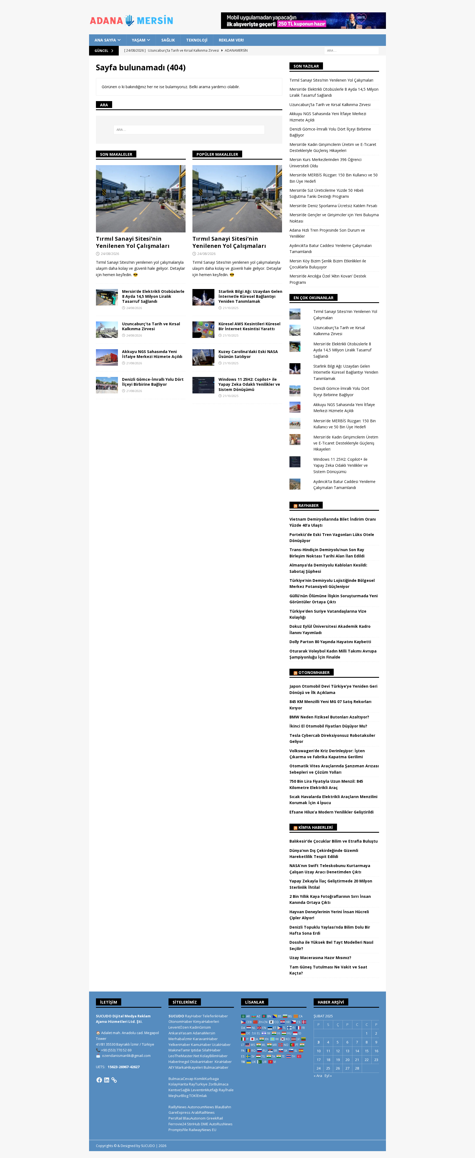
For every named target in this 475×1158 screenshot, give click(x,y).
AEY (172, 1067)
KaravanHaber (205, 1038)
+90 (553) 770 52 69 (116, 1050)
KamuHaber (201, 1044)
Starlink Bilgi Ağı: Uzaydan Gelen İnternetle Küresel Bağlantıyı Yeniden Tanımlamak (250, 296)
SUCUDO (176, 1015)
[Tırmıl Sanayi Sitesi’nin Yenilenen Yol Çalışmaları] (141, 198)
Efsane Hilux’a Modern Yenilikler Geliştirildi (331, 812)
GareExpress (179, 1112)
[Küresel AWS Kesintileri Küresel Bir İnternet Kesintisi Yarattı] (203, 329)
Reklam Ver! (231, 40)
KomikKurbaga (206, 1078)
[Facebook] (99, 1080)
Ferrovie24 (177, 1123)
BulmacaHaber (216, 1067)
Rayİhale (226, 1089)
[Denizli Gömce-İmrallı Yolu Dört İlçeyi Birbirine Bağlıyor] (107, 385)
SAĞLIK (168, 40)
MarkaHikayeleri (189, 1067)
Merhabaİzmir (180, 1038)
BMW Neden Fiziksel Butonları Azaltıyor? (329, 717)
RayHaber (309, 505)
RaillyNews (178, 1106)
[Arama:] (351, 50)
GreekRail (214, 1118)
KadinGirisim (200, 1027)
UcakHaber (221, 1044)
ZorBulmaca (218, 1084)
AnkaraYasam (180, 1033)
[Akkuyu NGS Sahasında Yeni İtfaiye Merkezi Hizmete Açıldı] (107, 357)
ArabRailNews (203, 1112)
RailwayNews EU (202, 1129)
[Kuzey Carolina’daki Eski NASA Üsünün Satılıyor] (203, 357)
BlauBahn (223, 1106)
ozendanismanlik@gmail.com (126, 1055)
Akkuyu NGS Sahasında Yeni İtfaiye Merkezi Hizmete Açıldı (152, 354)
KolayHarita (178, 1084)
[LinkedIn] (106, 1080)
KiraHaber (223, 1061)
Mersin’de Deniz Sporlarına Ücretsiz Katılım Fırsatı (333, 205)
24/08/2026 (110, 253)
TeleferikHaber (215, 1015)
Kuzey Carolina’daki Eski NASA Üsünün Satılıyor (248, 354)
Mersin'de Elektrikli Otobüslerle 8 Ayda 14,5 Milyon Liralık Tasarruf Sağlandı (342, 350)
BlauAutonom (194, 1118)
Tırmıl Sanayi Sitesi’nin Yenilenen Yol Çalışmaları (133, 242)
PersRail (175, 1118)
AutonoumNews (200, 1106)
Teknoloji (197, 40)
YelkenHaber (179, 1044)
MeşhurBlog (178, 1095)
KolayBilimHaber (214, 1055)
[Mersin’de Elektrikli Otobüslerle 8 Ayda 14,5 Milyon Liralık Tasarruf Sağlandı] (107, 297)
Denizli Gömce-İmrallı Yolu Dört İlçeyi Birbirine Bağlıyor (153, 382)
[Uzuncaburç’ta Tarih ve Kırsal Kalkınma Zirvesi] (107, 329)
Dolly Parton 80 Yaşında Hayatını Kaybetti (330, 641)
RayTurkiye (198, 1084)
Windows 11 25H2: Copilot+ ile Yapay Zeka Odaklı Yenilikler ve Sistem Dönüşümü (249, 384)
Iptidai (196, 1050)
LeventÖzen (179, 1027)
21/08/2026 (134, 363)
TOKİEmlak (198, 1095)
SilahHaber (211, 1050)
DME (204, 1123)
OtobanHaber (201, 1061)
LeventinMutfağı (204, 1089)
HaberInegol (179, 1061)
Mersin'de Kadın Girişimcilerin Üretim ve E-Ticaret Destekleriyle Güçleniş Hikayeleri (345, 443)
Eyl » (328, 1075)
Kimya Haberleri (316, 827)
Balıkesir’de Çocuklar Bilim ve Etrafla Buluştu (333, 841)
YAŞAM (138, 40)
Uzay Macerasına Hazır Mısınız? (320, 957)
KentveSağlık (179, 1089)
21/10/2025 (230, 308)
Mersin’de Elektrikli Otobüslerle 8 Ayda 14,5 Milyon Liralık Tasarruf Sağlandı (153, 296)
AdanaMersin (204, 1033)
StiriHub (193, 1123)
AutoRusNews (221, 1123)
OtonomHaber (314, 672)
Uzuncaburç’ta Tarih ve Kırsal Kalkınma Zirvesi (151, 326)
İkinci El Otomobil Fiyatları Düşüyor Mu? (328, 726)
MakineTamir (179, 1050)
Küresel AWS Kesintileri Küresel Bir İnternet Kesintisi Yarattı (249, 326)
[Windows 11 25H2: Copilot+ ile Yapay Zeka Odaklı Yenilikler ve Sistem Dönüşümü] (203, 385)
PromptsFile (178, 1129)
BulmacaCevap (181, 1078)
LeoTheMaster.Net (184, 1055)
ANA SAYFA (105, 40)
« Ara (318, 1075)
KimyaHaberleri (206, 1021)
